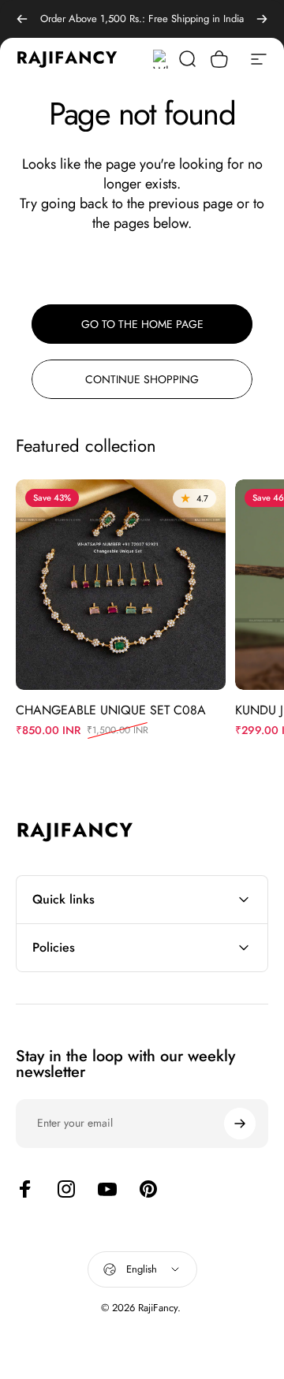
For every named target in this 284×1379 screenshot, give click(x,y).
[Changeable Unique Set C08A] (121, 584)
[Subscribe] (240, 1123)
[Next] (262, 19)
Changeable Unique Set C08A (111, 710)
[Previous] (22, 19)
